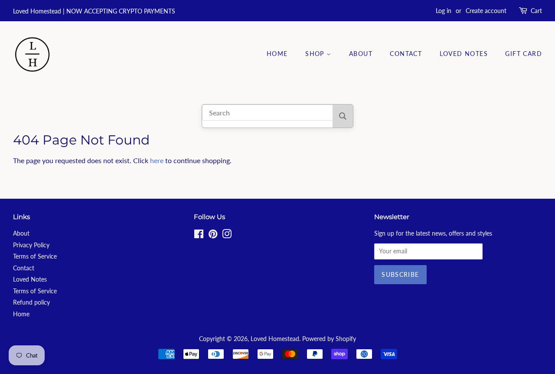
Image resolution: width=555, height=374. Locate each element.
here (156, 160)
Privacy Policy (31, 245)
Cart (536, 10)
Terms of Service (35, 256)
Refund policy (31, 302)
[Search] (343, 116)
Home (277, 53)
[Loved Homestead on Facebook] (199, 235)
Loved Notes (464, 53)
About (360, 53)
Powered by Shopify (329, 338)
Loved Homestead (275, 338)
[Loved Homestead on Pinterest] (213, 235)
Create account (486, 10)
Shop (315, 53)
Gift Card (523, 53)
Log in (443, 10)
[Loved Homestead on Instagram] (227, 235)
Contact (406, 53)
